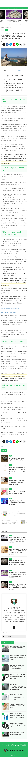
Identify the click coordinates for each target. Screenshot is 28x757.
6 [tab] (15, 24)
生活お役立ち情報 (15, 8)
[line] (17, 44)
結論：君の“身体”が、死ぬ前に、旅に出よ (14, 90)
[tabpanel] (14, 16)
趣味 (3, 446)
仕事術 (8, 8)
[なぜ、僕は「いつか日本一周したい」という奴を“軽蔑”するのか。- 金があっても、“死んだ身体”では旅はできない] (10, 44)
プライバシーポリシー (15, 745)
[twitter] (3, 44)
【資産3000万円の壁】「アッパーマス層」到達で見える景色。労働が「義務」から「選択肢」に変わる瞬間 (18, 562)
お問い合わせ (23, 745)
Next (26, 16)
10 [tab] (20, 24)
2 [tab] (9, 24)
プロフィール (6, 745)
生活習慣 (22, 8)
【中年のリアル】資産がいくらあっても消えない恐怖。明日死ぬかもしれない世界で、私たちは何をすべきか (17, 539)
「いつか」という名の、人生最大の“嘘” (14, 80)
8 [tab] (17, 24)
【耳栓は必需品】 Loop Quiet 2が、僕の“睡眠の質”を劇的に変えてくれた (18, 725)
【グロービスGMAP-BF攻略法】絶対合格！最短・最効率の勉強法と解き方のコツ (18, 657)
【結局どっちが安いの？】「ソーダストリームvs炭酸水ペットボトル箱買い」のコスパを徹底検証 (17, 715)
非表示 (19, 70)
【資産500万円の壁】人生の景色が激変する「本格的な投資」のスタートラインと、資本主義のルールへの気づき (17, 586)
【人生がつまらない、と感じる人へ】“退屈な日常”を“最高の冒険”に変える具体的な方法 (17, 482)
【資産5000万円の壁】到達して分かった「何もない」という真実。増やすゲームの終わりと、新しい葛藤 (18, 551)
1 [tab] (8, 24)
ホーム (2, 8)
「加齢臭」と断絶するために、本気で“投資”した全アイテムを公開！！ (17, 706)
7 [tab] (16, 24)
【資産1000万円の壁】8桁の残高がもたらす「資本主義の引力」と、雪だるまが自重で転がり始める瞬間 (17, 574)
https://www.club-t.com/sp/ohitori (9, 312)
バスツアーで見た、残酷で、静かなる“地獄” (14, 76)
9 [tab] (19, 24)
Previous (1, 16)
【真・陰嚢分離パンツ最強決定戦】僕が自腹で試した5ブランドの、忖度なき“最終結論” (17, 667)
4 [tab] (12, 24)
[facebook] (7, 44)
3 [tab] (11, 24)
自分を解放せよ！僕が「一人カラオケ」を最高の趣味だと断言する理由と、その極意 (17, 502)
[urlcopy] (24, 44)
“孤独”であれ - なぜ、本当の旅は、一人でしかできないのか (14, 84)
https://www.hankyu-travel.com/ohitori (10, 308)
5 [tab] (13, 24)
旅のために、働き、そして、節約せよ (14, 87)
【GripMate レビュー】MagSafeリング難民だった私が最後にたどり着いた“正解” (17, 676)
